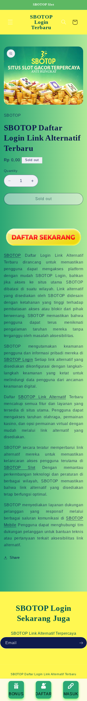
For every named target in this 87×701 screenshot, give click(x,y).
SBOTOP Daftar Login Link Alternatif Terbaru (43, 674)
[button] (10, 22)
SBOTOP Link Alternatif (42, 397)
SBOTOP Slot (19, 467)
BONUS (16, 694)
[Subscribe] (81, 643)
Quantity (10, 171)
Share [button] (15, 557)
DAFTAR (43, 694)
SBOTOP (12, 255)
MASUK (71, 694)
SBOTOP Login (18, 359)
